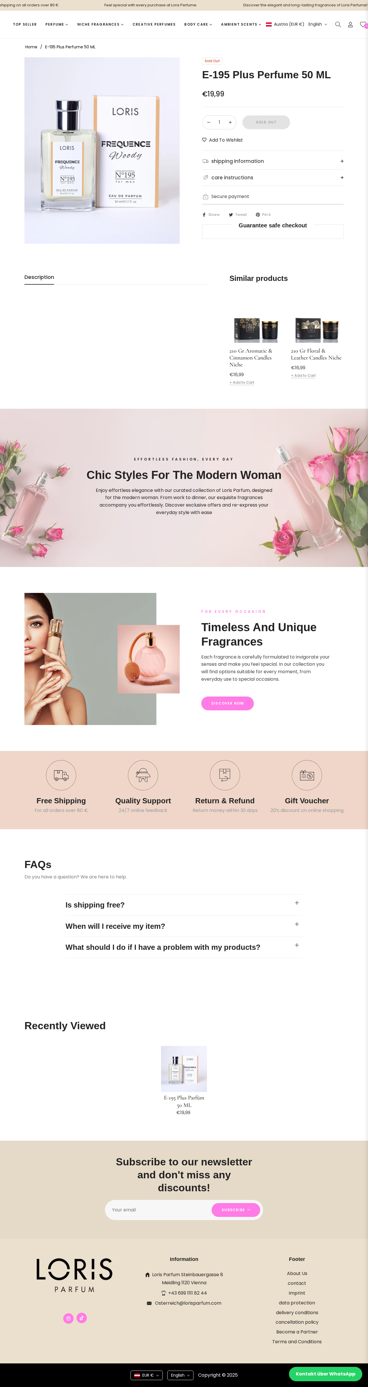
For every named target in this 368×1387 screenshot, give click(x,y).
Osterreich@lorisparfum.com (187, 1303)
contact (297, 1283)
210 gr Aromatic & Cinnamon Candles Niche (250, 357)
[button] (338, 24)
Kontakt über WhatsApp (325, 1374)
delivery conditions (297, 1312)
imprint (297, 1293)
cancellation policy (297, 1322)
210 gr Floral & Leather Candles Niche (316, 354)
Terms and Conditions (297, 1341)
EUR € (148, 1375)
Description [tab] (39, 277)
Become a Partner (297, 1332)
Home (31, 47)
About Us (297, 1273)
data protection (297, 1303)
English (315, 24)
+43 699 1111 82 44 (187, 1293)
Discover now (227, 703)
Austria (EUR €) (289, 24)
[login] (350, 24)
